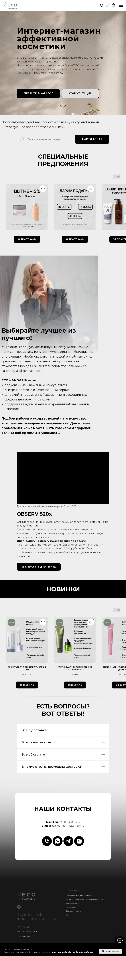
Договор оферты (72, 903)
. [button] (92, 952)
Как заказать (71, 907)
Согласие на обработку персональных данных (84, 899)
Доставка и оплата (73, 911)
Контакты (70, 919)
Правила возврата (73, 915)
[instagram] (79, 841)
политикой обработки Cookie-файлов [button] (71, 952)
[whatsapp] (58, 841)
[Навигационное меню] (121, 5)
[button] (102, 5)
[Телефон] (47, 841)
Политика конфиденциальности (79, 895)
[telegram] (68, 841)
